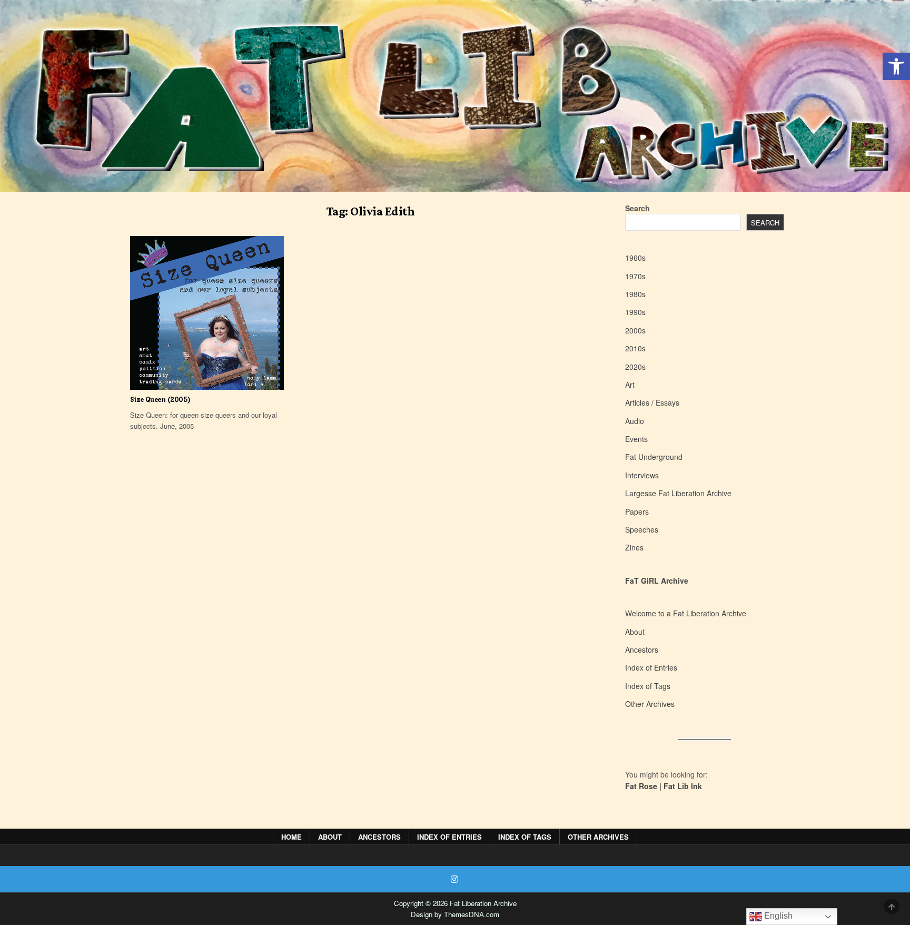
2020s (635, 366)
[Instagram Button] (454, 879)
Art (630, 384)
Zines (634, 547)
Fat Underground (653, 456)
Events (636, 439)
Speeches (641, 529)
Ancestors (641, 649)
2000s (635, 330)
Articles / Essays (652, 402)
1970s (635, 276)
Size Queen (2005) (160, 400)
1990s (635, 312)
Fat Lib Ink (683, 786)
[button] (896, 66)
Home (291, 837)
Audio (634, 421)
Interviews (642, 475)
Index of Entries (651, 667)
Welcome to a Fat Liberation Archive (685, 613)
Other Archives (650, 703)
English (777, 915)
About (635, 631)
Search (637, 208)
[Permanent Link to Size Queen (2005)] (207, 313)
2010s (635, 348)
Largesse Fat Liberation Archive (678, 493)
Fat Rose (641, 786)
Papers (637, 511)
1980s (635, 294)
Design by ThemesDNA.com (455, 914)
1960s (635, 257)
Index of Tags (647, 686)
